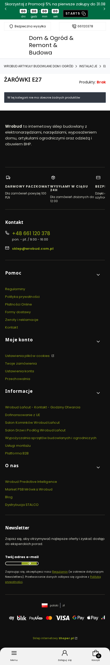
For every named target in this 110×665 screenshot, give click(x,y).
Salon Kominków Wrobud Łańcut (32, 422)
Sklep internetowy (53, 638)
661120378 (85, 26)
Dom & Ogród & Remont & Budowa (51, 45)
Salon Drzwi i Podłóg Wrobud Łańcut (35, 430)
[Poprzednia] (5, 9)
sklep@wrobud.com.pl (32, 248)
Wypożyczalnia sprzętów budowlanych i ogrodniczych (50, 437)
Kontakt (11, 327)
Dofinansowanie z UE (22, 414)
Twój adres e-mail (22, 556)
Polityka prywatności (22, 296)
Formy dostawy (18, 312)
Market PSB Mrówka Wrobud (28, 489)
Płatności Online (18, 304)
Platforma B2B (17, 453)
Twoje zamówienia (21, 363)
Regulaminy (15, 289)
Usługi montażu (18, 445)
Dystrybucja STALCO (22, 504)
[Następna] (104, 9)
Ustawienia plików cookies (28, 355)
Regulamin (60, 572)
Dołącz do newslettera (29, 563)
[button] (53, 274)
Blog (9, 497)
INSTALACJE (88, 66)
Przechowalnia (17, 378)
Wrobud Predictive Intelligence (31, 481)
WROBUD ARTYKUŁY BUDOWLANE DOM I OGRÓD (38, 66)
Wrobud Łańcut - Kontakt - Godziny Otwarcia (42, 407)
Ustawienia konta (19, 371)
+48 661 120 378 (31, 233)
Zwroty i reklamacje (21, 319)
